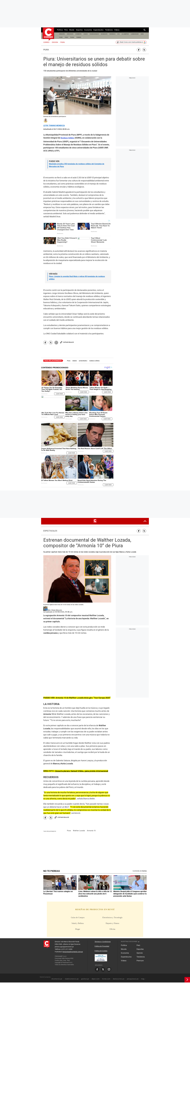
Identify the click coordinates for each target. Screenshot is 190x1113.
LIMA (142, 34)
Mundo (71, 30)
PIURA (61, 37)
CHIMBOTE (78, 34)
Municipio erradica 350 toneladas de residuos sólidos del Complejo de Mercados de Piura (76, 165)
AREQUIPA (62, 34)
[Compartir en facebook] (139, 50)
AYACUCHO (70, 34)
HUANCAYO (104, 34)
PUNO (66, 37)
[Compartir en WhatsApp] (56, 342)
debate (74, 361)
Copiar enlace (68, 342)
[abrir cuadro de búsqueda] (144, 30)
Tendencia (109, 30)
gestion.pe (85, 979)
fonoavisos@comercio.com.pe (72, 952)
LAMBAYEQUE (134, 34)
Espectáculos (98, 30)
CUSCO (86, 34)
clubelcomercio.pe (72, 979)
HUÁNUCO (112, 34)
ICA (119, 34)
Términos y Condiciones (103, 942)
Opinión (140, 953)
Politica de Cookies (101, 951)
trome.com (106, 979)
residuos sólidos (94, 361)
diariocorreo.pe (118, 979)
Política (60, 30)
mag (142, 979)
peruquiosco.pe (133, 979)
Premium (140, 961)
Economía (88, 30)
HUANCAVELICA (94, 34)
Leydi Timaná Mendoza (54, 125)
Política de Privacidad (102, 946)
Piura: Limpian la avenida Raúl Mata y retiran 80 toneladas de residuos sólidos (77, 277)
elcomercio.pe (56, 979)
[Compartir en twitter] (144, 50)
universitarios (83, 361)
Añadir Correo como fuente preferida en (131, 42)
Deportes (79, 30)
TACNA (72, 37)
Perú (66, 30)
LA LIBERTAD (125, 34)
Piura (46, 50)
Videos (116, 30)
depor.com (96, 979)
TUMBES (78, 37)
